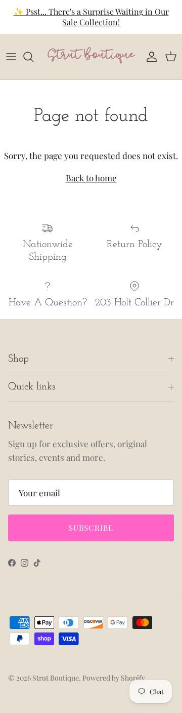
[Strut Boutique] (91, 56)
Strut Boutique (55, 678)
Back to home (91, 177)
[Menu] (11, 57)
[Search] (33, 57)
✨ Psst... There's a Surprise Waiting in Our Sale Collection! (91, 16)
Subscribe (91, 528)
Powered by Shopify (113, 678)
